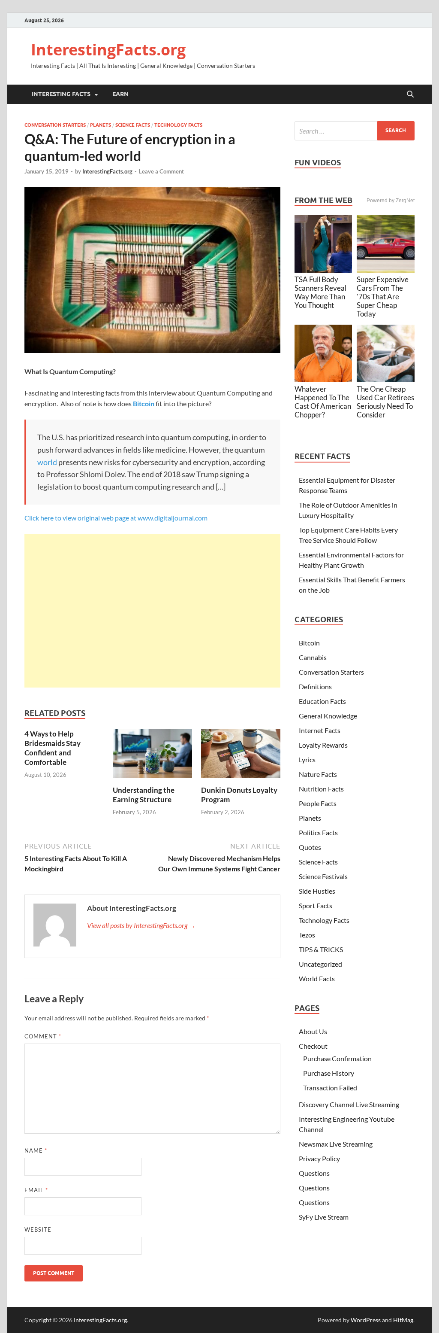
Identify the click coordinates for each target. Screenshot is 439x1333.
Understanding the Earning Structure (143, 794)
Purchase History (328, 1073)
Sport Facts (315, 905)
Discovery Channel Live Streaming (349, 1104)
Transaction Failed (330, 1087)
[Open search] (410, 94)
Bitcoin (309, 643)
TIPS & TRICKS (321, 949)
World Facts (317, 978)
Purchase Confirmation (337, 1058)
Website (37, 1229)
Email (36, 1190)
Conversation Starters (55, 125)
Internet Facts (319, 730)
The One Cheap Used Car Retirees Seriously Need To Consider (385, 401)
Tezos (307, 935)
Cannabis (313, 657)
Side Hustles (317, 891)
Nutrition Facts (321, 789)
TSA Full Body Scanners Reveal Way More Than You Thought (320, 292)
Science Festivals (323, 876)
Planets (100, 125)
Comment (42, 1036)
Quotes (310, 847)
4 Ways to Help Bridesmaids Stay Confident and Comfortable (52, 748)
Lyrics (307, 759)
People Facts (318, 803)
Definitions (315, 686)
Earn (120, 94)
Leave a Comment (161, 171)
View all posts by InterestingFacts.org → (141, 925)
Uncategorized (320, 964)
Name (35, 1150)
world (47, 462)
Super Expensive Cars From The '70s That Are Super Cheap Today (383, 296)
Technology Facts (178, 125)
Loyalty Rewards (323, 745)
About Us (313, 1031)
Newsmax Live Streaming (336, 1144)
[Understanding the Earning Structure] (152, 756)
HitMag (403, 1320)
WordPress (366, 1320)
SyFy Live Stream (324, 1217)
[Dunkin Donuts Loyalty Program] (240, 756)
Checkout (313, 1046)
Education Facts (322, 701)
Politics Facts (318, 832)
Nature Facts (318, 774)
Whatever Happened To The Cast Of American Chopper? (323, 401)
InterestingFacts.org (108, 49)
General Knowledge (328, 716)
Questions (314, 1173)
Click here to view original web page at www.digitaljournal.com (115, 518)
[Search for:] (355, 130)
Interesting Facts (61, 94)
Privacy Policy (319, 1158)
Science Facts (132, 125)
